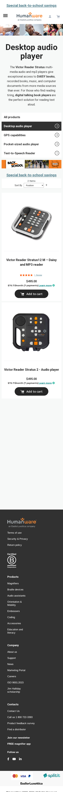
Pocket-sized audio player (31, 144)
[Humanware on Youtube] (14, 759)
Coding (11, 617)
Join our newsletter (18, 737)
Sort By (18, 185)
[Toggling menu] (5, 16)
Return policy (14, 545)
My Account (49, 16)
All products (12, 117)
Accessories (14, 623)
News (10, 664)
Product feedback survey (21, 723)
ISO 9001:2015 (15, 682)
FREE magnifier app (19, 743)
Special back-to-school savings (31, 5)
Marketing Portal (16, 670)
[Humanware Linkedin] (20, 759)
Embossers (13, 611)
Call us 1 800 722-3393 (20, 717)
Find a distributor (16, 729)
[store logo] (29, 16)
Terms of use (14, 532)
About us (12, 652)
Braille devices (15, 589)
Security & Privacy (17, 539)
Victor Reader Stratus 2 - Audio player (31, 369)
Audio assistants (16, 595)
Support (11, 658)
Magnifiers (13, 583)
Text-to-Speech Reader (31, 153)
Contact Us (13, 711)
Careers (11, 676)
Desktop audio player (31, 126)
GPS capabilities (31, 135)
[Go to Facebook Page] (8, 759)
